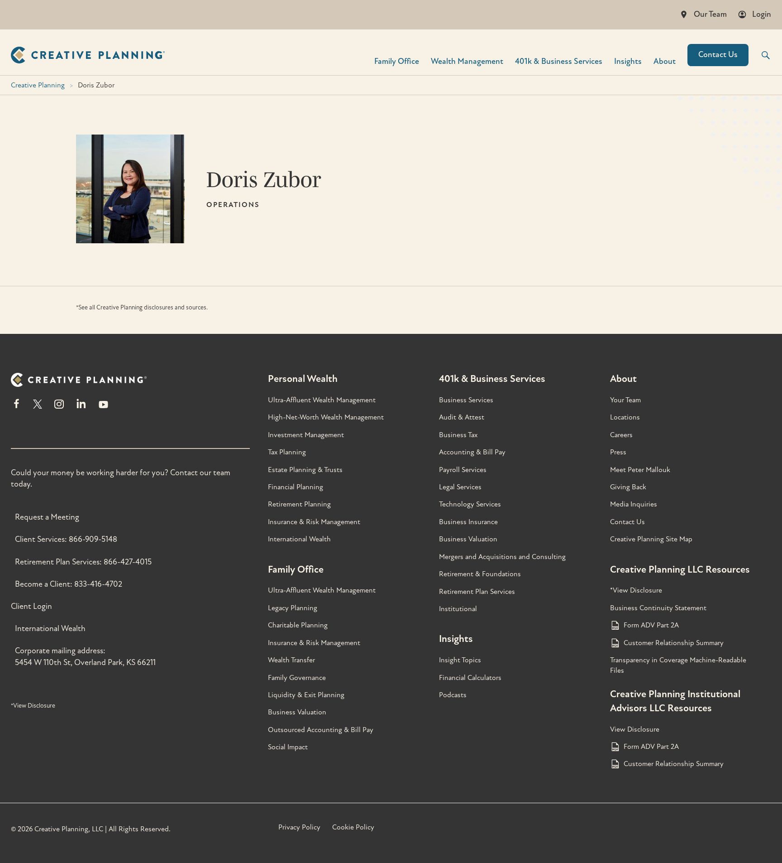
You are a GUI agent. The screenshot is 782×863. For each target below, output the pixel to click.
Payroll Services (462, 469)
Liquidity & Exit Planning (306, 694)
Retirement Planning (299, 504)
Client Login (31, 606)
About (664, 61)
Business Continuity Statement (658, 607)
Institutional (458, 608)
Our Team (710, 14)
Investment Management (306, 434)
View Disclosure (634, 729)
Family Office (396, 61)
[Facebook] (16, 408)
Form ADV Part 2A (651, 625)
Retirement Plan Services (477, 591)
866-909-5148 (93, 539)
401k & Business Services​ (558, 61)
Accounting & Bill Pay (472, 452)
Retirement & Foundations (480, 574)
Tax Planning (287, 452)
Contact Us (718, 54)
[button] (760, 55)
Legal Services (460, 487)
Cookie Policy (353, 827)
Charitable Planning (298, 625)
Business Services (466, 400)
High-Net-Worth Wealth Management (326, 417)
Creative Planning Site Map (651, 539)
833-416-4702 (98, 584)
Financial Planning (295, 487)
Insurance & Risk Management (314, 521)
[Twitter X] (37, 408)
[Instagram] (59, 408)
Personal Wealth (303, 379)
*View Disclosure (33, 705)
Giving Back (628, 487)
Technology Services (470, 504)
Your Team (625, 400)
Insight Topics (460, 660)
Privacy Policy (299, 827)
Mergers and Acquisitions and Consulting (502, 556)
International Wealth (50, 628)
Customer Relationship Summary (674, 642)
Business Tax (458, 434)
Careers (621, 434)
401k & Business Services (492, 379)
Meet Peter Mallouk (640, 469)
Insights (628, 61)
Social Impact (288, 747)
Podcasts (453, 694)
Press (618, 452)
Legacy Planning (292, 607)
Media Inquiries (633, 504)
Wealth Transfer (291, 660)
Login (761, 14)
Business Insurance (468, 521)
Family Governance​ (297, 677)
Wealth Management (467, 61)
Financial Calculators (470, 677)
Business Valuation (297, 712)
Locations (625, 417)
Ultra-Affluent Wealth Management (322, 400)
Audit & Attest (461, 417)
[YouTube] (103, 408)
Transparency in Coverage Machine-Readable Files (678, 665)
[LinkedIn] (81, 408)
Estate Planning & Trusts (305, 469)
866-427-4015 (128, 562)
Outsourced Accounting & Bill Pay (320, 729)
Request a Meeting (47, 517)
